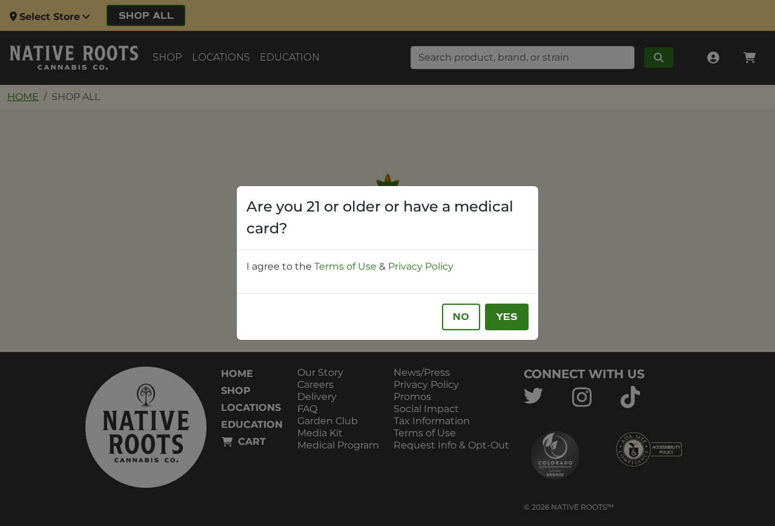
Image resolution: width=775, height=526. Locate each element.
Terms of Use (345, 266)
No (461, 317)
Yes (507, 317)
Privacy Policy (420, 266)
